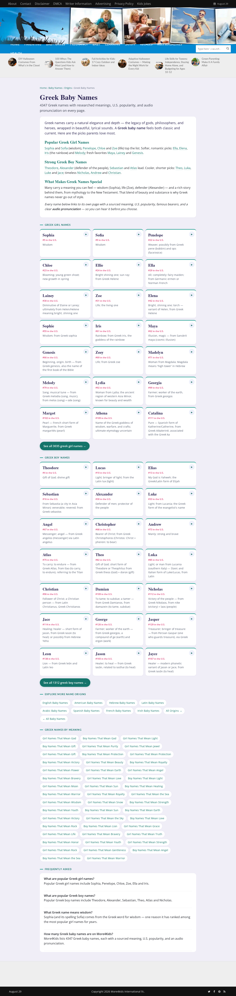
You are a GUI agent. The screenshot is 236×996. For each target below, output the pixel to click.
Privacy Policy (124, 4)
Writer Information (78, 4)
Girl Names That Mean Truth (144, 834)
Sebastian (116, 168)
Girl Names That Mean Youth (103, 842)
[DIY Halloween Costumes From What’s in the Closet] (11, 62)
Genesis (137, 153)
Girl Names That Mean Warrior (106, 858)
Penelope (89, 148)
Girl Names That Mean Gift (59, 754)
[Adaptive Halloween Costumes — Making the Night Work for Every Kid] (121, 63)
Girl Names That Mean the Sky (105, 818)
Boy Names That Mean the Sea (61, 858)
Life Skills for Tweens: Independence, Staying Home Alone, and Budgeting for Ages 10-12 (177, 65)
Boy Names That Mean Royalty (148, 762)
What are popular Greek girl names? (69, 879)
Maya (111, 153)
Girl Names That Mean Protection (150, 754)
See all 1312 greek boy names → (65, 682)
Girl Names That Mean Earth (103, 770)
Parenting (32, 44)
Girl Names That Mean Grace (142, 826)
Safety (130, 44)
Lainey (120, 153)
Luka (187, 168)
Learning (112, 44)
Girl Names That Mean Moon (60, 786)
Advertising (103, 4)
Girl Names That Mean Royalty (106, 794)
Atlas (133, 168)
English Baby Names (55, 703)
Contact (25, 4)
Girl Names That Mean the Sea (150, 794)
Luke (48, 173)
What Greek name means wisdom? (68, 912)
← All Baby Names (54, 719)
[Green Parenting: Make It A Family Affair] (195, 62)
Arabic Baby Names (55, 710)
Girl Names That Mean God (59, 738)
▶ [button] (86, 234)
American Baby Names (88, 703)
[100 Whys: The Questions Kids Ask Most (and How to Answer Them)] (48, 63)
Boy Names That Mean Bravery (62, 778)
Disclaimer (42, 4)
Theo (179, 168)
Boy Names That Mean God (99, 738)
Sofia (64, 148)
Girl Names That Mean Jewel (142, 746)
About (12, 4)
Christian (114, 173)
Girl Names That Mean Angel (145, 770)
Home (15, 44)
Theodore (51, 168)
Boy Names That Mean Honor (61, 842)
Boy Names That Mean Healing (144, 786)
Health (16, 53)
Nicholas (83, 173)
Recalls (146, 44)
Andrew (96, 173)
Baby (96, 44)
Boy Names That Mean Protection (102, 754)
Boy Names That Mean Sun (101, 810)
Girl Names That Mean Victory (61, 818)
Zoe (114, 148)
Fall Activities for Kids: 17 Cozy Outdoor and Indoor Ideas (103, 62)
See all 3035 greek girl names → (65, 446)
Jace (60, 173)
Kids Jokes (144, 4)
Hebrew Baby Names (122, 703)
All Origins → (174, 710)
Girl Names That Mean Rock (60, 850)
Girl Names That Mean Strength (147, 842)
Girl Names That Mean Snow (105, 802)
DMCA (57, 4)
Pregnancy (79, 44)
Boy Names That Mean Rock (60, 826)
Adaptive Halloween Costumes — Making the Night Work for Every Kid (139, 63)
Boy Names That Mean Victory (61, 762)
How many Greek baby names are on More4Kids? (78, 934)
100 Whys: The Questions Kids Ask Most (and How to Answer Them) (65, 63)
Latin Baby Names (153, 703)
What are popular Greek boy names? (69, 896)
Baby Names (55, 44)
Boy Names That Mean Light (145, 778)
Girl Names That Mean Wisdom (62, 802)
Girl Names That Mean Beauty (104, 762)
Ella (175, 148)
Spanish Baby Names (86, 710)
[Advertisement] (118, 973)
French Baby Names (118, 710)
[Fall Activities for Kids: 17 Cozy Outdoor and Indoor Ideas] (84, 62)
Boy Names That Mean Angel (150, 850)
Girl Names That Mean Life (59, 834)
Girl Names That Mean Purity (100, 746)
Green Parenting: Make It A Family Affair (211, 62)
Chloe (101, 148)
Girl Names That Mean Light (140, 738)
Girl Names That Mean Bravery (101, 834)
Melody (80, 153)
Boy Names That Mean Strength (149, 802)
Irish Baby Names (148, 710)
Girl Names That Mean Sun (101, 786)
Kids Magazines (169, 44)
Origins (68, 87)
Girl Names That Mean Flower (61, 770)
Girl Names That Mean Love (104, 778)
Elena (183, 148)
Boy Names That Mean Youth (60, 810)
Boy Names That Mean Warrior (62, 794)
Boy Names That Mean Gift (59, 746)
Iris (47, 153)
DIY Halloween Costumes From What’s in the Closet (29, 62)
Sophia (49, 148)
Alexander (67, 168)
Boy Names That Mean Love (147, 818)
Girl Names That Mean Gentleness (105, 850)
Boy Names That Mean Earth (142, 810)
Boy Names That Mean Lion (100, 826)
